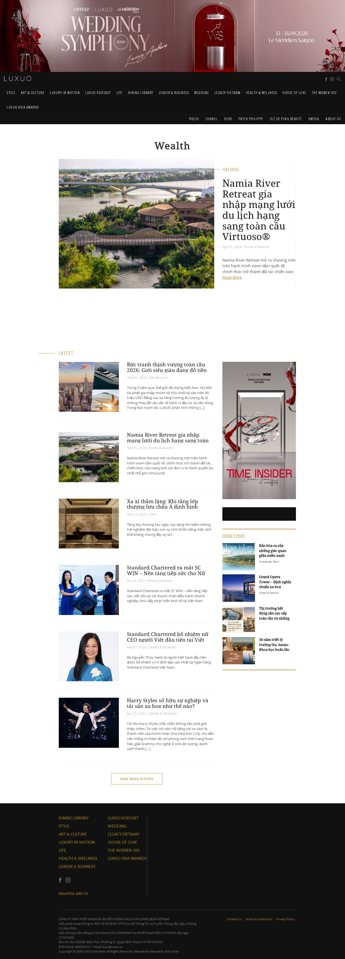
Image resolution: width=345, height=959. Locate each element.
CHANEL (212, 118)
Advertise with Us (73, 893)
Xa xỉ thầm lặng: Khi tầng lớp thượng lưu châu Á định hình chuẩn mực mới (162, 507)
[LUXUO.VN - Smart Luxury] (17, 78)
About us (333, 118)
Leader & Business (174, 92)
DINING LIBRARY (140, 92)
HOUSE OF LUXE (294, 92)
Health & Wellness (261, 92)
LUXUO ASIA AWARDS (23, 107)
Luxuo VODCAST (98, 92)
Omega (313, 118)
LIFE (119, 92)
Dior (228, 118)
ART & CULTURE (33, 92)
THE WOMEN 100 (324, 92)
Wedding (201, 92)
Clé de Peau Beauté (286, 118)
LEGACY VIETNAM (228, 92)
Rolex (194, 118)
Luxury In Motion (65, 92)
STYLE (11, 92)
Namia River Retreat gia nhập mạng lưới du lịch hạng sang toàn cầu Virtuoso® (258, 209)
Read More (232, 277)
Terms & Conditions (259, 919)
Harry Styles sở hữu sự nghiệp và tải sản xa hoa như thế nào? (167, 703)
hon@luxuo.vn (112, 947)
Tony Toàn (172, 951)
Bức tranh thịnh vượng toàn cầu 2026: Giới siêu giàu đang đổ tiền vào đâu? (167, 370)
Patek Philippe (251, 118)
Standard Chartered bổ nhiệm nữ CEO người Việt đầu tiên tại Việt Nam (167, 640)
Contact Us (234, 919)
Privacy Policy (285, 919)
